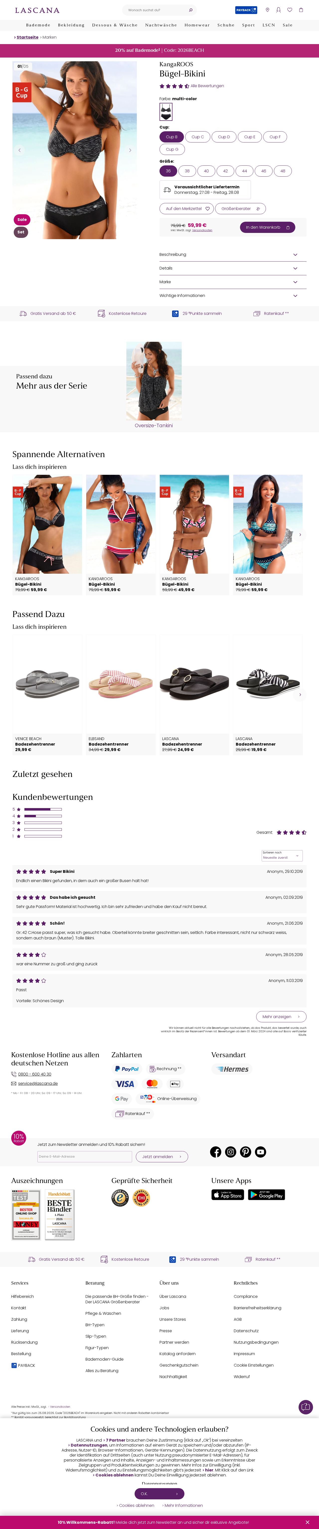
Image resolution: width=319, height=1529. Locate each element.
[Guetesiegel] (141, 1198)
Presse (166, 1331)
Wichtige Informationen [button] (182, 295)
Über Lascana (173, 1296)
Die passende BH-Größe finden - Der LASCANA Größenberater (117, 1299)
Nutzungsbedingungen (256, 1342)
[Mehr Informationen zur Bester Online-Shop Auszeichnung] (26, 1215)
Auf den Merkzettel (184, 208)
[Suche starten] (190, 10)
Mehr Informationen (184, 1505)
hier (209, 1470)
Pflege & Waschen (103, 1313)
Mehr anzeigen (277, 1017)
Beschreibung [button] (173, 254)
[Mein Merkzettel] (289, 10)
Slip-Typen (95, 1336)
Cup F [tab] (275, 137)
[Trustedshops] (120, 1198)
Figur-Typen (97, 1348)
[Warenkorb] (301, 10)
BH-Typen (94, 1325)
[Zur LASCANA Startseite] (37, 10)
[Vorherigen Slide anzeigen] (19, 150)
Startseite (27, 37)
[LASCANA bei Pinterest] (245, 1152)
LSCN (269, 25)
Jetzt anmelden (157, 1157)
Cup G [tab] (172, 149)
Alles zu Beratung (101, 1371)
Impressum (244, 1354)
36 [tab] (168, 171)
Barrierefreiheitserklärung (257, 1308)
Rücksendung (24, 1342)
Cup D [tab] (224, 137)
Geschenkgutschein (179, 1365)
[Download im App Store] (227, 1194)
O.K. (144, 1494)
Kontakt (18, 1308)
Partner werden (174, 1342)
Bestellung (21, 1354)
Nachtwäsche (161, 25)
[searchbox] (153, 10)
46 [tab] (263, 171)
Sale (288, 25)
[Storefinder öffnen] (267, 10)
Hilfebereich (22, 1296)
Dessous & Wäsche (115, 25)
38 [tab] (187, 171)
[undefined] (300, 535)
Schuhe (226, 25)
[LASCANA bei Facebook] (215, 1152)
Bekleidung (71, 25)
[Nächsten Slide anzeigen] (130, 150)
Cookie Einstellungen (254, 1365)
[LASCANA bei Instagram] (230, 1152)
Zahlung (19, 1319)
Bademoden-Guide (104, 1359)
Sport (248, 25)
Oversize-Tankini (154, 425)
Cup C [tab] (198, 137)
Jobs (164, 1308)
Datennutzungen (89, 1445)
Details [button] (166, 268)
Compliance (246, 1296)
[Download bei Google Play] (266, 1194)
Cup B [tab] (171, 137)
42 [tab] (225, 171)
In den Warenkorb (263, 227)
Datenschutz (246, 1331)
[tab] (166, 112)
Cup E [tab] (249, 137)
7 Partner (115, 1440)
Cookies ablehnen (114, 1475)
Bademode (38, 25)
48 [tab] (282, 171)
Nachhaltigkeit (173, 1377)
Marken (50, 37)
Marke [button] (165, 282)
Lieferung (20, 1331)
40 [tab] (206, 171)
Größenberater (236, 208)
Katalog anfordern (178, 1354)
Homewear (197, 25)
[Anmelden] (278, 10)
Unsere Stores (173, 1319)
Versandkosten (202, 230)
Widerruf (242, 1377)
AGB (238, 1319)
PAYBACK (26, 1365)
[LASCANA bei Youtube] (260, 1152)
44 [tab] (244, 171)
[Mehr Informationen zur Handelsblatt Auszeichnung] (60, 1215)
